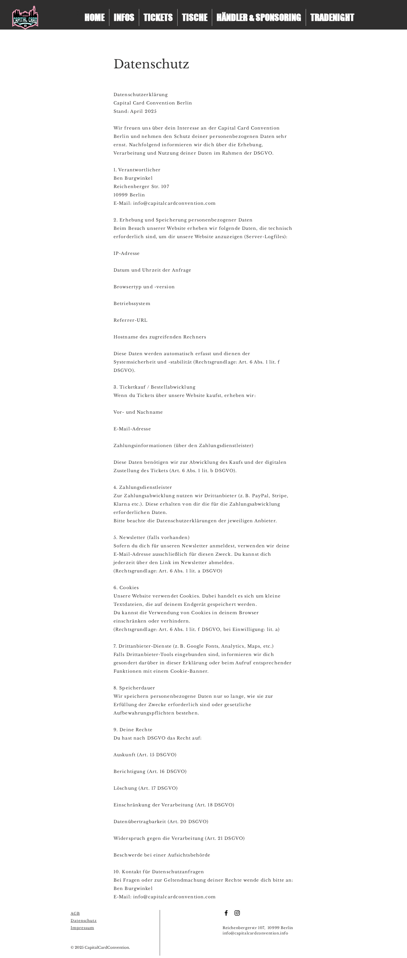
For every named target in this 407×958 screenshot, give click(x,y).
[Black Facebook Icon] (226, 913)
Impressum (82, 927)
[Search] (343, 15)
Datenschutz (84, 920)
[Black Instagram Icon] (237, 913)
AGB (75, 913)
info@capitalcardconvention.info (255, 933)
